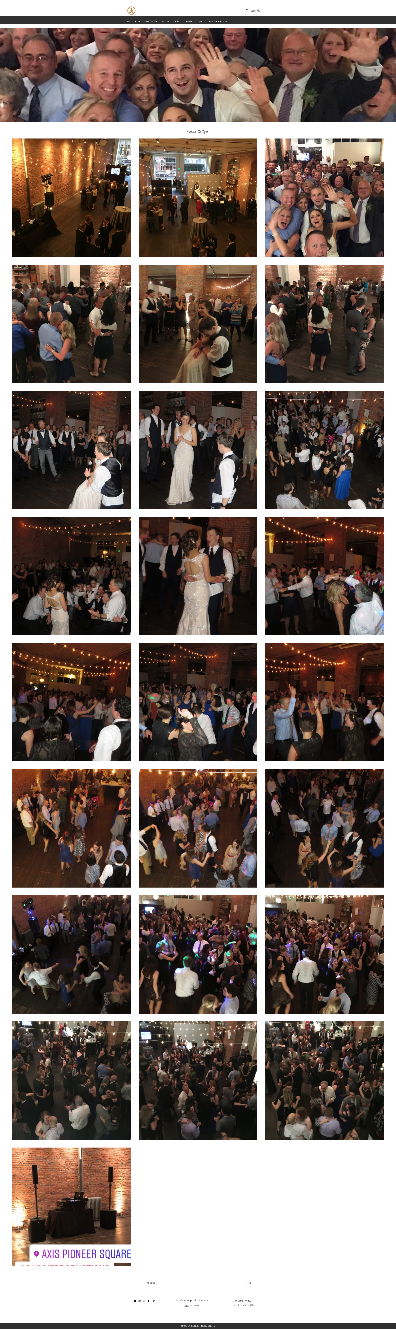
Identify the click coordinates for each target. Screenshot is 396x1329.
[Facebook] (134, 1300)
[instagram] (139, 1300)
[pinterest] (144, 1300)
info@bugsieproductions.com (192, 1300)
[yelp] (148, 1300)
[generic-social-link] (153, 1300)
